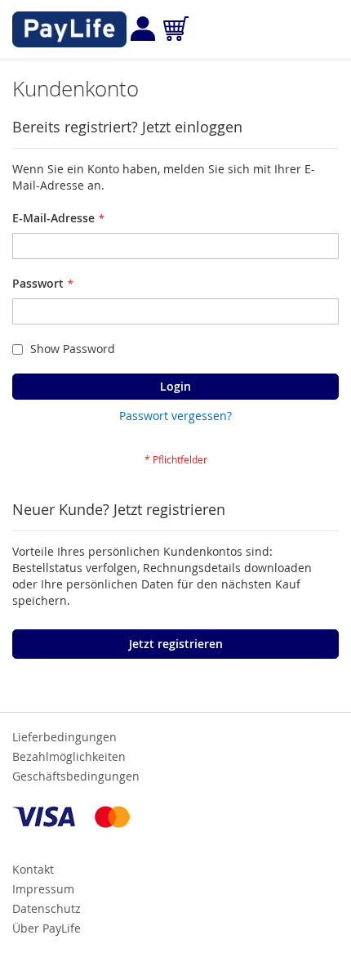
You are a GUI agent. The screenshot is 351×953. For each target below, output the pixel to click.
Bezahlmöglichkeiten (69, 756)
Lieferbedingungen (64, 737)
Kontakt (33, 869)
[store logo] (69, 29)
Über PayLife (46, 928)
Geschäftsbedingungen (76, 776)
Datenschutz (46, 908)
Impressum (43, 889)
